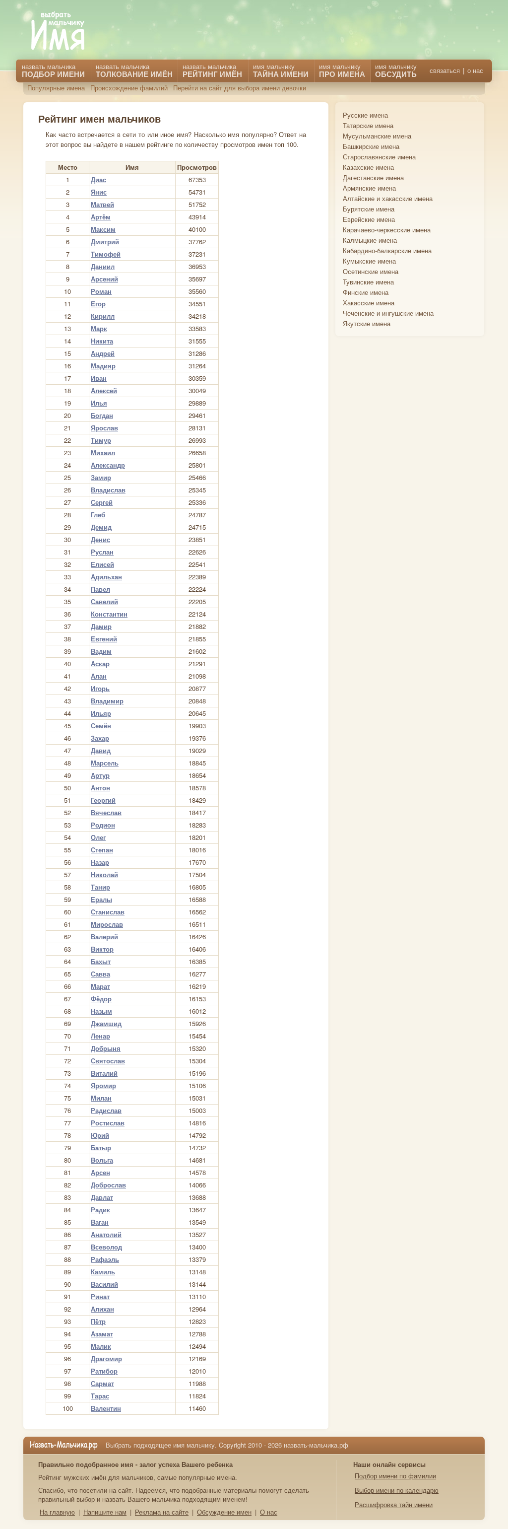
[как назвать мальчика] (65, 31)
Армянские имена (369, 188)
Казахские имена (368, 167)
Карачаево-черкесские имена (387, 229)
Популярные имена (56, 87)
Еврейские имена (369, 219)
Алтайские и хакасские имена (388, 198)
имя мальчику (396, 70)
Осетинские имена (370, 271)
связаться (445, 70)
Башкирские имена (371, 146)
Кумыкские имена (369, 261)
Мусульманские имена (377, 135)
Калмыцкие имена (370, 240)
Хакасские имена (368, 302)
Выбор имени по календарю (397, 1490)
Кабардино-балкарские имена (387, 250)
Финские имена (365, 292)
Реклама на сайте (162, 1512)
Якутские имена (366, 323)
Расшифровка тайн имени (394, 1504)
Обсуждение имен (224, 1512)
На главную (57, 1512)
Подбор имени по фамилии (395, 1475)
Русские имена (365, 115)
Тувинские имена (368, 281)
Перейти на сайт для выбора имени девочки (239, 87)
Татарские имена (368, 125)
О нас (268, 1512)
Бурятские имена (368, 208)
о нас (475, 70)
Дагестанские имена (373, 177)
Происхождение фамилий (129, 87)
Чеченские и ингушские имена (388, 313)
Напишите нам (105, 1512)
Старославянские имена (379, 156)
